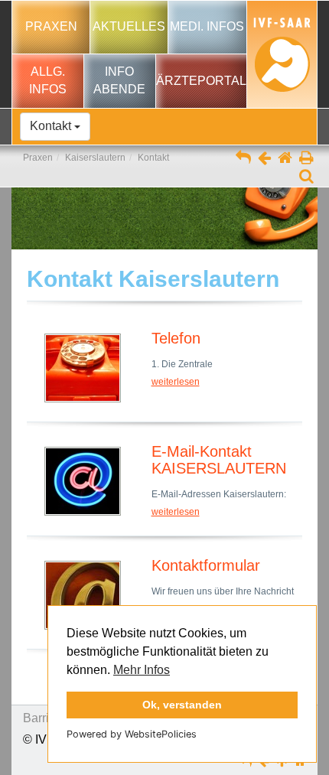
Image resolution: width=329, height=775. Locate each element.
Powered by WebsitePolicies (132, 734)
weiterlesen (175, 381)
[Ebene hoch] (243, 159)
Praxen (38, 157)
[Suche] (306, 177)
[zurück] (264, 159)
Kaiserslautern (95, 157)
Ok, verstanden (182, 704)
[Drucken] (306, 159)
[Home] (285, 159)
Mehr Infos (141, 669)
